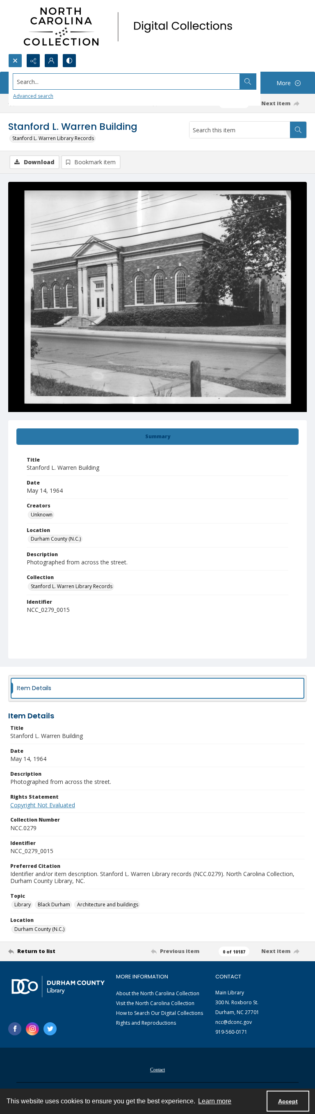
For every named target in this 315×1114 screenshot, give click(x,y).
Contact (157, 1070)
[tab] (157, 436)
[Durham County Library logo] (58, 986)
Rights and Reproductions (146, 1022)
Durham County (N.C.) (56, 538)
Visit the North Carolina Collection (155, 1003)
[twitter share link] (50, 1028)
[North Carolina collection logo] (130, 27)
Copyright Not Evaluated (42, 805)
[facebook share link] (14, 1028)
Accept (288, 1101)
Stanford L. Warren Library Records (53, 138)
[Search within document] (298, 130)
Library (22, 904)
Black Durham (54, 904)
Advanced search (33, 96)
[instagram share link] (32, 1028)
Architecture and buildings (107, 904)
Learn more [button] (214, 1101)
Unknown (41, 514)
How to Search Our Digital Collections (159, 1013)
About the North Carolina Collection (157, 993)
